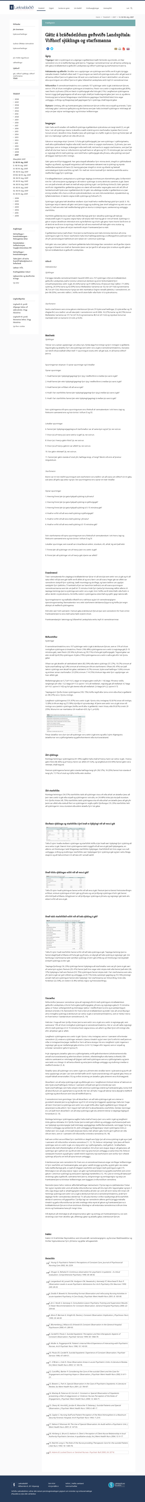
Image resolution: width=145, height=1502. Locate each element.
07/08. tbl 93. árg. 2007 (22, 175)
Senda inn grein (64, 8)
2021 (16, 114)
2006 (17, 198)
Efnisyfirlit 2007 (19, 159)
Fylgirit (51, 8)
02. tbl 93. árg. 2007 (20, 191)
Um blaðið (78, 8)
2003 (17, 207)
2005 (17, 201)
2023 (17, 108)
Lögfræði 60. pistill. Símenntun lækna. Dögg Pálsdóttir (22, 320)
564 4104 (51, 1483)
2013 (16, 137)
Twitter (51, 48)
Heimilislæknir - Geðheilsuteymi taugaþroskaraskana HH (22, 245)
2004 (17, 204)
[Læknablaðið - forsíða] (22, 5)
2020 (17, 117)
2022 (17, 111)
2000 (17, 216)
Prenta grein (119, 48)
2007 (114, 17)
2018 (16, 122)
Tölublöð (106, 17)
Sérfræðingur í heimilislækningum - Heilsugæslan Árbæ (20, 236)
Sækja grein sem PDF (123, 48)
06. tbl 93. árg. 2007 (20, 178)
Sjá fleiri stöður (19, 326)
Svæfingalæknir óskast (21, 272)
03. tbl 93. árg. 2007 (20, 187)
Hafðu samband (78, 1483)
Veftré (67, 1483)
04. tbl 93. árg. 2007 (20, 184)
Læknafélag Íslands (116, 1485)
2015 (16, 131)
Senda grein (115, 48)
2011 (16, 143)
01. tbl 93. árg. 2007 (20, 194)
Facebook (47, 48)
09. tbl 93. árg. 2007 (20, 172)
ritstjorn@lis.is (53, 1486)
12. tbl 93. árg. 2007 (126, 17)
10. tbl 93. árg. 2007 (20, 168)
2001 (16, 213)
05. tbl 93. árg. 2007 (20, 181)
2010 (16, 146)
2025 (17, 102)
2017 (16, 125)
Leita (131, 8)
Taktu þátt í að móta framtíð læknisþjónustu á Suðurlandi (22, 261)
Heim (98, 17)
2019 (16, 120)
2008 (17, 152)
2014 (16, 134)
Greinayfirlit (107, 8)
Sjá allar (16, 283)
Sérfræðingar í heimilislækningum (20, 253)
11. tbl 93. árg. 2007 (20, 165)
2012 (16, 140)
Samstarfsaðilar (71, 1486)
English (128, 49)
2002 (17, 210)
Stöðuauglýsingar (92, 8)
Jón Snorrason (18, 29)
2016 (16, 128)
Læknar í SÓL (18, 267)
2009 (17, 149)
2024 (17, 105)
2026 (17, 99)
